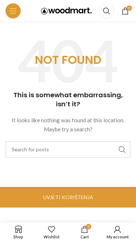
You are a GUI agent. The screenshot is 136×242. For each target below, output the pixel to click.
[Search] (106, 11)
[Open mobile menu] (13, 11)
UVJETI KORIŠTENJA (68, 197)
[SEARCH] (122, 149)
